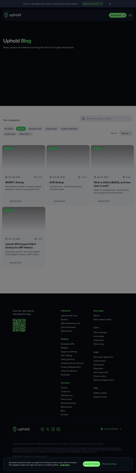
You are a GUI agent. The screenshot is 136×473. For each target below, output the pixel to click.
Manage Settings (109, 464)
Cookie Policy (65, 465)
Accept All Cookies (91, 464)
